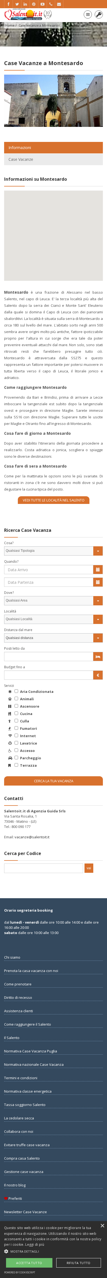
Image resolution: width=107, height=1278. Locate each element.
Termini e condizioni (20, 1077)
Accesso (27, 750)
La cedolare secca (19, 1118)
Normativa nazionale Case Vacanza (34, 1064)
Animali (26, 698)
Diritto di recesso (18, 997)
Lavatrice (28, 743)
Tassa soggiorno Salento (25, 1104)
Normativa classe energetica (28, 1091)
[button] (53, 1251)
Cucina (25, 713)
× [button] (102, 1226)
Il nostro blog (15, 1185)
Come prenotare (18, 984)
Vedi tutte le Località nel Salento (54, 500)
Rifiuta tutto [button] (79, 1263)
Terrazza (28, 765)
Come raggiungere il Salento (27, 1024)
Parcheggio (30, 757)
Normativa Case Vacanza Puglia (30, 1051)
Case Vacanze (21, 159)
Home (10, 25)
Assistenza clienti (18, 1010)
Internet (27, 735)
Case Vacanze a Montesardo (39, 25)
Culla (24, 721)
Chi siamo (12, 957)
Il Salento (11, 1037)
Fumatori (28, 728)
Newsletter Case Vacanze (25, 1211)
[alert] (53, 1249)
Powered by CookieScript (19, 1272)
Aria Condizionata (36, 691)
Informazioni (20, 147)
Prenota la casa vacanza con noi (31, 970)
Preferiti (15, 1198)
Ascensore (29, 706)
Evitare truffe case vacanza (27, 1144)
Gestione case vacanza (23, 1171)
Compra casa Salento (22, 1158)
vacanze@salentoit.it (32, 837)
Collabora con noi (18, 1131)
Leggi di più (34, 1244)
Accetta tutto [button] (29, 1263)
